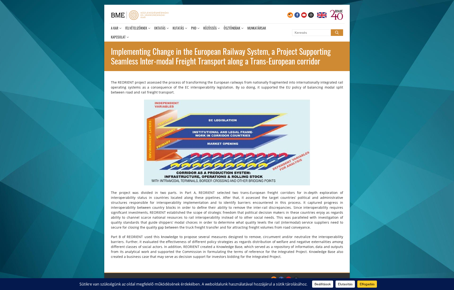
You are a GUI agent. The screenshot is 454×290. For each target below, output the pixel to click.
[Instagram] (311, 15)
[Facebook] (297, 15)
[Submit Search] (337, 32)
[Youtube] (304, 15)
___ (322, 15)
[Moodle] (290, 15)
